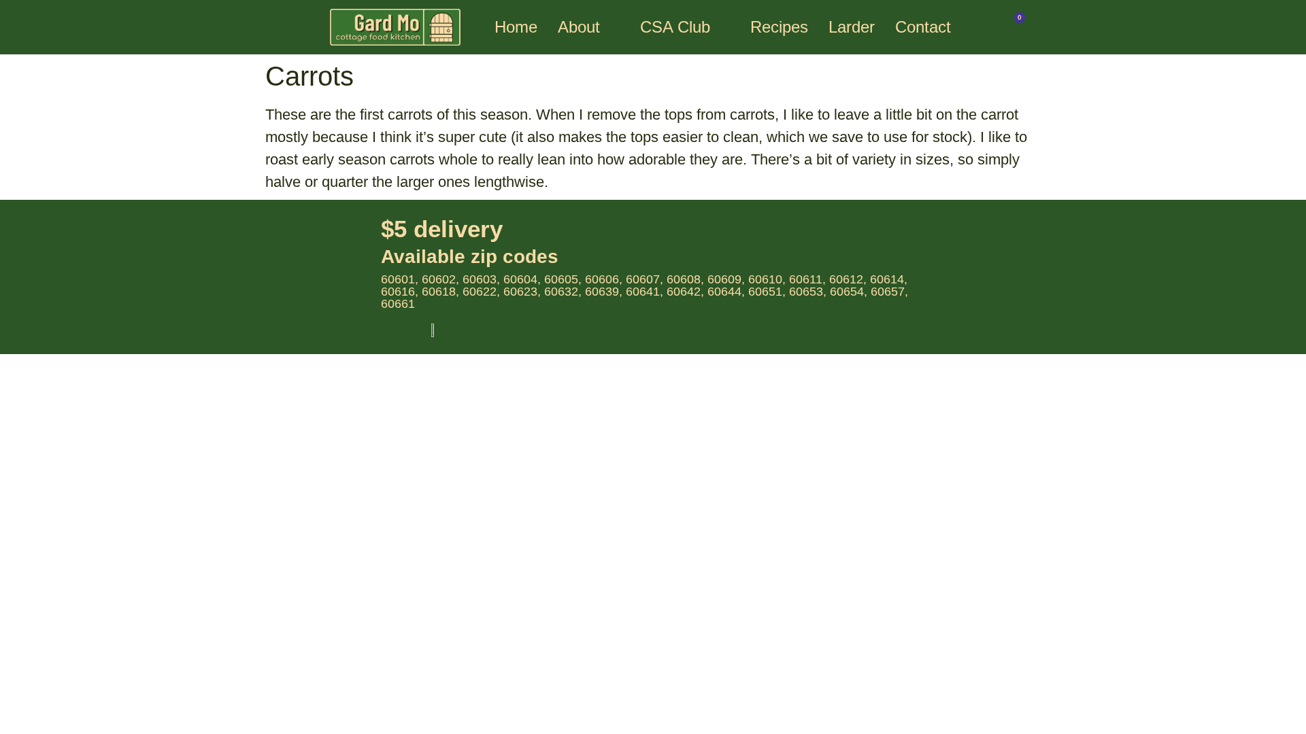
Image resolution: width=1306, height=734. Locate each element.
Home (516, 27)
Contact (923, 27)
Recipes (779, 27)
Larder (851, 27)
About (579, 27)
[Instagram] (1008, 322)
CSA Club (675, 27)
